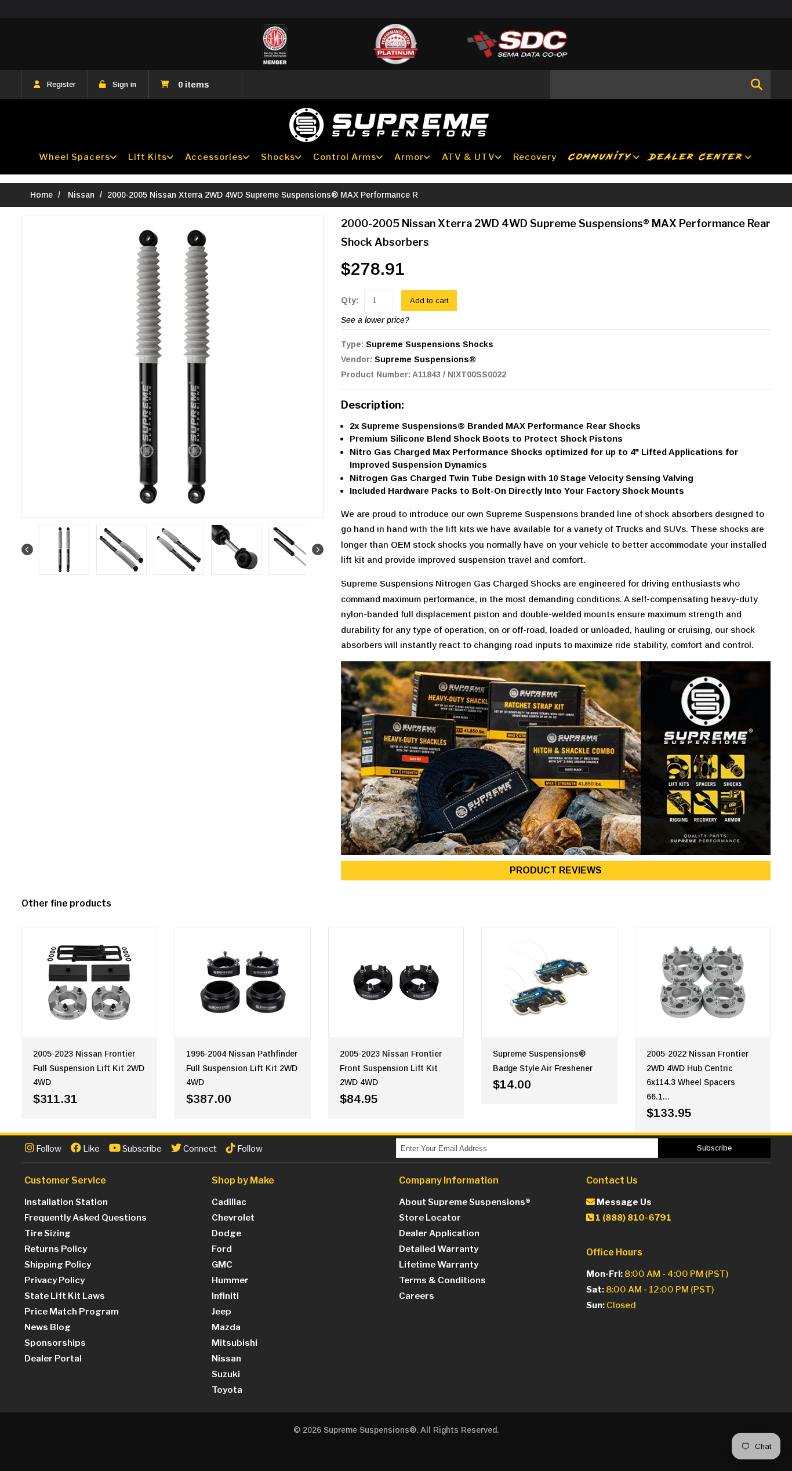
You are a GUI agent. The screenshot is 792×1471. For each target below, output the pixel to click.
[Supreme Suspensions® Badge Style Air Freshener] (549, 982)
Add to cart (429, 300)
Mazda (226, 1327)
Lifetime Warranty (438, 1264)
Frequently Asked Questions (85, 1218)
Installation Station (66, 1202)
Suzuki (226, 1374)
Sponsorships (55, 1343)
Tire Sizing (47, 1233)
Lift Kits (147, 157)
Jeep (221, 1311)
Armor (409, 157)
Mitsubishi (234, 1343)
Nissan (81, 194)
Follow (47, 1149)
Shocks (278, 157)
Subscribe (141, 1149)
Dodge (226, 1233)
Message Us (623, 1202)
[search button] (757, 84)
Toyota (227, 1390)
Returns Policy (55, 1249)
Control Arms (344, 157)
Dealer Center (696, 156)
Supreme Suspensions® (425, 359)
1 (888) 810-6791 (632, 1218)
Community (600, 156)
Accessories (214, 157)
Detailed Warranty (438, 1249)
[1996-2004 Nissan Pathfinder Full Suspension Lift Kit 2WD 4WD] (242, 982)
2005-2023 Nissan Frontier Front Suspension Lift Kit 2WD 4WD (391, 1068)
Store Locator (430, 1218)
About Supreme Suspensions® (465, 1202)
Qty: (349, 300)
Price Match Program (71, 1311)
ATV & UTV (468, 157)
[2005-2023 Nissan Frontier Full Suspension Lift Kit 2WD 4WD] (89, 982)
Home (41, 194)
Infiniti (225, 1296)
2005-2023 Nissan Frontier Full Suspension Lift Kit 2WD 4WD (88, 1068)
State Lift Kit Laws (64, 1296)
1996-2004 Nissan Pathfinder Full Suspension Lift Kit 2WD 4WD (241, 1068)
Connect (199, 1149)
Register (61, 84)
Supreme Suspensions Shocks (429, 344)
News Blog (47, 1327)
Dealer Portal (53, 1358)
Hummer (230, 1280)
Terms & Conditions (442, 1280)
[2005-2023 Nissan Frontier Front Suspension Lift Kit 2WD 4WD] (396, 982)
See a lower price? (375, 320)
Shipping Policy (57, 1264)
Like (90, 1149)
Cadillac (229, 1202)
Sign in (124, 84)
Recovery (535, 157)
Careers (416, 1296)
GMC (222, 1264)
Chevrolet (233, 1218)
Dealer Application (439, 1233)
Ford (222, 1249)
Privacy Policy (54, 1280)
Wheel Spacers (74, 157)
